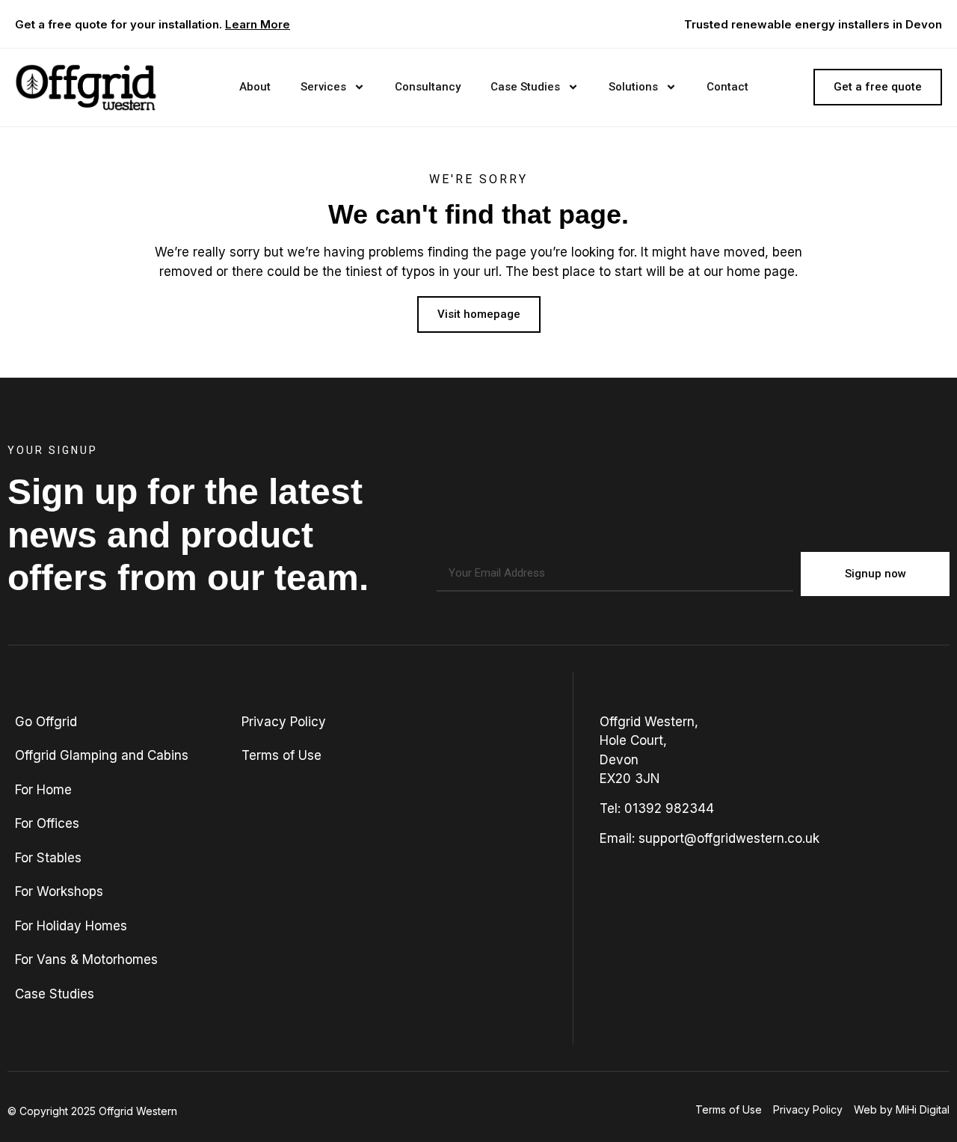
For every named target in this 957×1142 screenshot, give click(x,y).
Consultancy (428, 86)
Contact (727, 86)
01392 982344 (669, 808)
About (255, 86)
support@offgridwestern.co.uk (728, 838)
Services (323, 86)
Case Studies (525, 86)
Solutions (633, 86)
